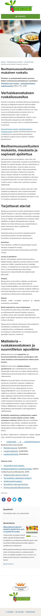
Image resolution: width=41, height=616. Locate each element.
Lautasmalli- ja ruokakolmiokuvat (23, 442)
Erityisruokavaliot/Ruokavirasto (17, 487)
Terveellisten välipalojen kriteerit (17, 478)
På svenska (19, 612)
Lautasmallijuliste (11, 451)
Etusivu (3, 62)
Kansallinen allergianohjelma (16, 484)
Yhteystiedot (30, 612)
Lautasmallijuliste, (11, 454)
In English (10, 612)
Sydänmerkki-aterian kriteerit (16, 475)
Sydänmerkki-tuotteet (13, 481)
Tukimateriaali (28, 62)
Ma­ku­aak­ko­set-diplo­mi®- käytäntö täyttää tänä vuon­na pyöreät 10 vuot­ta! (14, 529)
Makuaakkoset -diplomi (15, 62)
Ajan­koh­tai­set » (8, 564)
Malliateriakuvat (10, 448)
